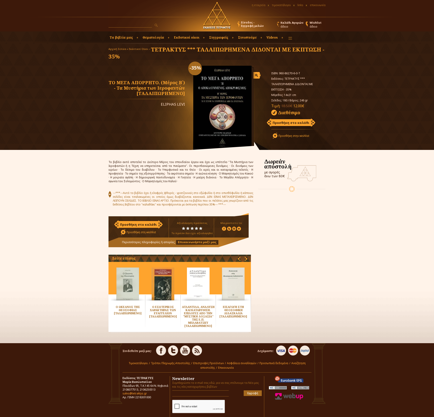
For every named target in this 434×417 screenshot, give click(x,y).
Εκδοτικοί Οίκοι (138, 49)
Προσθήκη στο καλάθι (291, 123)
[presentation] (239, 259)
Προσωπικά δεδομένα (273, 363)
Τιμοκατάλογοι (138, 363)
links (300, 5)
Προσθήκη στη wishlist (141, 232)
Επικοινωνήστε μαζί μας (197, 242)
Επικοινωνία (226, 368)
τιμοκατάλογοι (281, 5)
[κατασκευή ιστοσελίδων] (289, 399)
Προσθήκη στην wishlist (293, 136)
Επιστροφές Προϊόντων (208, 363)
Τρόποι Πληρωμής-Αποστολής (170, 363)
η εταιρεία (258, 5)
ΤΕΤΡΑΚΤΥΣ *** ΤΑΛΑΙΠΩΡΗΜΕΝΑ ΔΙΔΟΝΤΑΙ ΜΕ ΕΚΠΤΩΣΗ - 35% (216, 53)
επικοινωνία (318, 5)
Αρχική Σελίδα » (118, 49)
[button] (156, 25)
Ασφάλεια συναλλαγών (241, 363)
